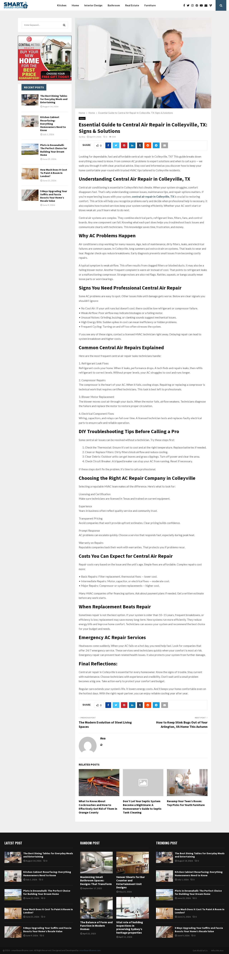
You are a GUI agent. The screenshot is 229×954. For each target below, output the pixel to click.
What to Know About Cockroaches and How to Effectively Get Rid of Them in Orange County (98, 806)
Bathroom (114, 5)
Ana (83, 136)
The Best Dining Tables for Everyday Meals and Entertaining (53, 99)
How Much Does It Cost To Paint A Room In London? (53, 173)
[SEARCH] (64, 25)
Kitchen (61, 5)
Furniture (150, 5)
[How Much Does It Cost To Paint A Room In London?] (29, 173)
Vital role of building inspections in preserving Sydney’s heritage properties (129, 927)
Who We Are (217, 950)
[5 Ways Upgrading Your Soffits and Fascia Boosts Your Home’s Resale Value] (29, 195)
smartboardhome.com (90, 950)
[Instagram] (193, 5)
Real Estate (132, 5)
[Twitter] (189, 5)
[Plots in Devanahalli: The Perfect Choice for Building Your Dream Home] (29, 149)
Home (75, 5)
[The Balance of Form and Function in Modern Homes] (96, 908)
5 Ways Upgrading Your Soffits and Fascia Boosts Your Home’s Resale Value (53, 196)
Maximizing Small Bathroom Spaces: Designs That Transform (96, 880)
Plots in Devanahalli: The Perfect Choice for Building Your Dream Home (53, 149)
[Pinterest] (198, 5)
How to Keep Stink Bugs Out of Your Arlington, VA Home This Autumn (182, 724)
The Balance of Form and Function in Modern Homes (96, 925)
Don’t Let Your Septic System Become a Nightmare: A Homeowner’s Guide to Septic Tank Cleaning (142, 806)
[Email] (206, 5)
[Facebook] (185, 5)
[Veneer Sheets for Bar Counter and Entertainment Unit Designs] (132, 862)
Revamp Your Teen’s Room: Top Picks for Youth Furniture (186, 803)
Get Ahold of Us (200, 950)
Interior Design (93, 5)
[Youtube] (202, 5)
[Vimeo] (211, 5)
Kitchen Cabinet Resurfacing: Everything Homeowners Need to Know (47, 873)
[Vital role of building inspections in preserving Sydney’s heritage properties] (132, 908)
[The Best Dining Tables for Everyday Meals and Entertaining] (29, 100)
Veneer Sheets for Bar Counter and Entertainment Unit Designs (130, 882)
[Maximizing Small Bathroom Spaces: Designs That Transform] (96, 862)
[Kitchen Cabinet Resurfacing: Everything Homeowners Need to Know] (29, 121)
